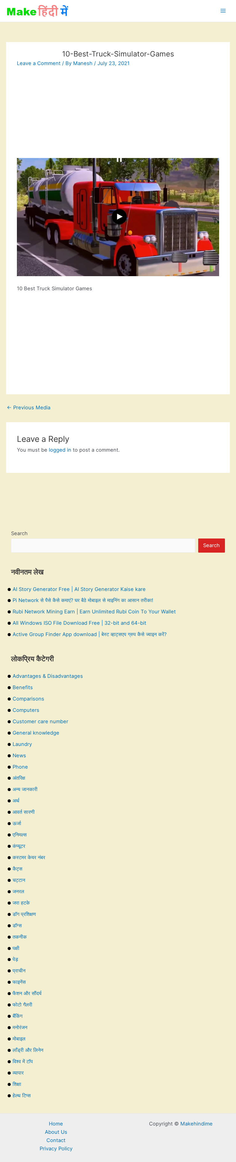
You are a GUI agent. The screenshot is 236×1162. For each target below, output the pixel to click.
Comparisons (28, 699)
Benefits (23, 687)
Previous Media (28, 407)
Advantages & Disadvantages (48, 676)
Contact (55, 1140)
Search (19, 533)
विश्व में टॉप (23, 1061)
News (19, 755)
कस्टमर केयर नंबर (29, 857)
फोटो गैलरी (22, 1005)
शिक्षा (17, 1084)
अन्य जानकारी (25, 789)
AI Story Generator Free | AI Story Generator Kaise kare (79, 589)
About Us (56, 1132)
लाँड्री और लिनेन (28, 1050)
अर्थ (16, 800)
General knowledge (36, 733)
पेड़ (15, 959)
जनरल (18, 891)
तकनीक (20, 937)
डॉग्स (17, 925)
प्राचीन (19, 970)
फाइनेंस (19, 982)
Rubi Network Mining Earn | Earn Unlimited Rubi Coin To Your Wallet (94, 611)
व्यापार (18, 1073)
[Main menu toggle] (223, 11)
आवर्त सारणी (24, 812)
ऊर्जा (17, 823)
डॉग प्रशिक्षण (24, 914)
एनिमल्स (20, 835)
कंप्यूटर (19, 846)
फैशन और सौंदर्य (27, 993)
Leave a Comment (39, 63)
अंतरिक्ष (19, 778)
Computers (26, 710)
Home (56, 1124)
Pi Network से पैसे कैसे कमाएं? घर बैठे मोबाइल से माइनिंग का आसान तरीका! (83, 600)
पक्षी (16, 948)
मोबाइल (19, 1039)
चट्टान (19, 880)
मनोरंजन (20, 1027)
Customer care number (40, 721)
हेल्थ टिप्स (22, 1095)
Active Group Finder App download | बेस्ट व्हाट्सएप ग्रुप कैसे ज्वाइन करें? (90, 634)
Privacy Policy (56, 1148)
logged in (60, 450)
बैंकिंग (17, 1016)
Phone (20, 767)
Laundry (22, 744)
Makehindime (196, 1124)
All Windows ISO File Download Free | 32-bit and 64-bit (79, 623)
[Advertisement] (118, 115)
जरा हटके (21, 903)
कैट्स (17, 869)
